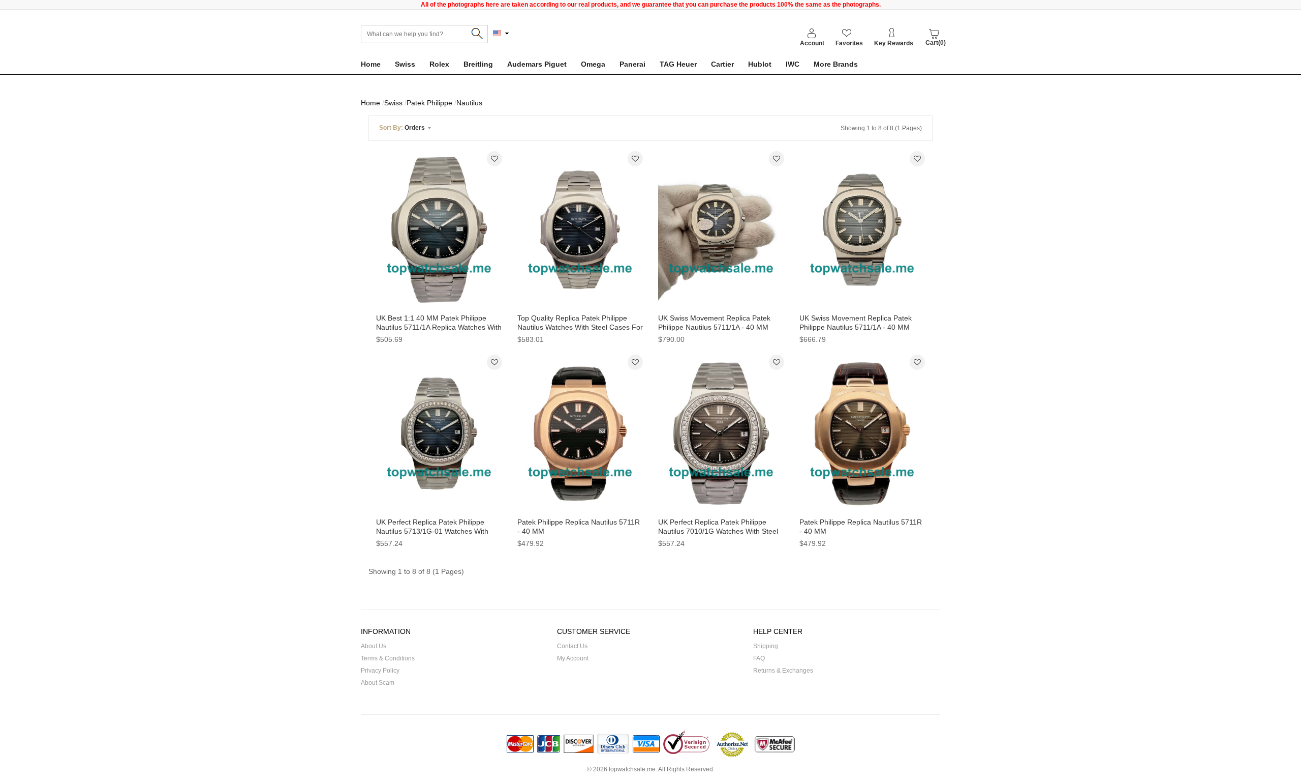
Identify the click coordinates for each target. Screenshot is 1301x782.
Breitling (478, 64)
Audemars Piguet (537, 64)
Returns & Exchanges (783, 670)
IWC (792, 64)
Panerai (632, 64)
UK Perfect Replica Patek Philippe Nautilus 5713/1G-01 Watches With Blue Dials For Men (432, 531)
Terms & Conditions (388, 658)
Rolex (439, 64)
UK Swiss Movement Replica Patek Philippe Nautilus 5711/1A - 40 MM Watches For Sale (855, 327)
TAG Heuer (678, 64)
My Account (572, 658)
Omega (593, 64)
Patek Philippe (429, 103)
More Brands (836, 64)
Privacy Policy (380, 670)
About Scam (377, 682)
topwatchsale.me (632, 769)
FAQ (759, 658)
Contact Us (572, 646)
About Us (373, 646)
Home (371, 64)
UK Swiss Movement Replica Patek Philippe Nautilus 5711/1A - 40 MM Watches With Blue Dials (714, 327)
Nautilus (469, 103)
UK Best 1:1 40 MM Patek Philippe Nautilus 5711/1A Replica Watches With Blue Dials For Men (439, 327)
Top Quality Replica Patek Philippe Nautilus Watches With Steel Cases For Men (580, 327)
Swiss (405, 64)
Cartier (722, 64)
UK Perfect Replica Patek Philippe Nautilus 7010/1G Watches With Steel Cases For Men (718, 531)
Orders (402, 127)
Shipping (765, 646)
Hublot (759, 64)
